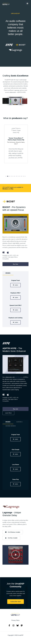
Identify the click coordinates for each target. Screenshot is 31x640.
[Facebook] (9, 625)
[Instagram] (13, 625)
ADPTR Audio (19, 377)
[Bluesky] (18, 625)
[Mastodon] (22, 625)
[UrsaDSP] (6, 4)
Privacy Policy (15, 620)
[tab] (7, 273)
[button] (7, 176)
